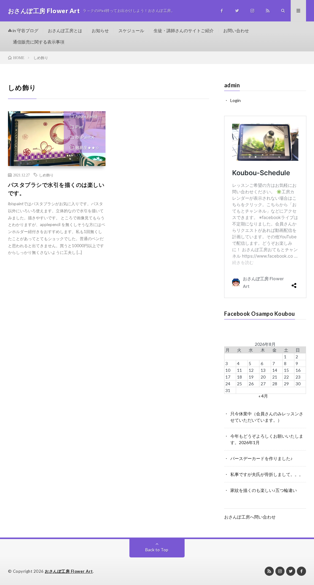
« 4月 (263, 395)
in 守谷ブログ (25, 30)
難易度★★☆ (87, 147)
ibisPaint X (84, 137)
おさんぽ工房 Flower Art (69, 571)
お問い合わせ (236, 30)
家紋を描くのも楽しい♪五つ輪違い (263, 490)
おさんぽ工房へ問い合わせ (250, 516)
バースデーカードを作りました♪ (261, 458)
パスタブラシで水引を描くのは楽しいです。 (56, 188)
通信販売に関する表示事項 (38, 41)
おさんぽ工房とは (65, 30)
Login (235, 100)
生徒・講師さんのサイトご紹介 (184, 30)
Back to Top (156, 549)
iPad (79, 126)
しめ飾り (46, 175)
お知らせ (100, 30)
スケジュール (131, 30)
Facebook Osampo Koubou (259, 313)
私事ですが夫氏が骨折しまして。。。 (266, 474)
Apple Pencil (86, 116)
